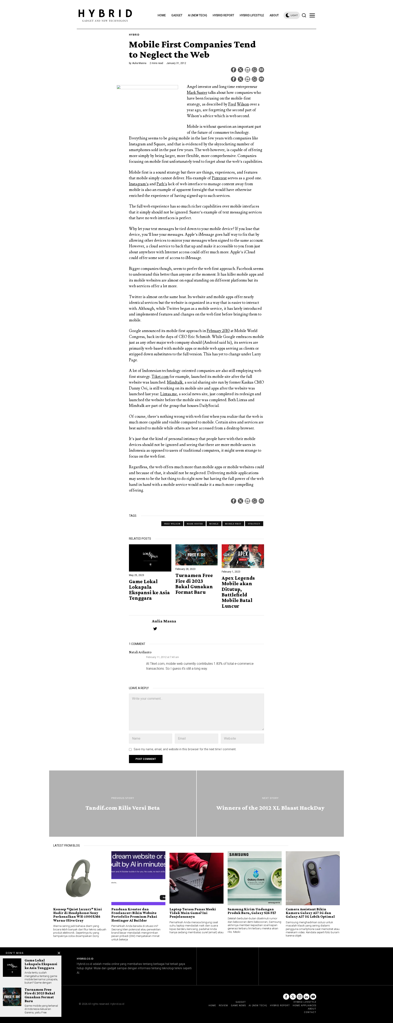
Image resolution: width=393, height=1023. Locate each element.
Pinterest (219, 178)
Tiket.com (160, 376)
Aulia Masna (139, 63)
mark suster (195, 523)
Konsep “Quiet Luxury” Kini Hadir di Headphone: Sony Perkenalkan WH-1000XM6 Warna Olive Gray (77, 914)
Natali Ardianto (140, 652)
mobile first (233, 523)
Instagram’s (139, 184)
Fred (232, 104)
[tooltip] (233, 69)
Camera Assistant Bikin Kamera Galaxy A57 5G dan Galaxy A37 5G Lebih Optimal (310, 913)
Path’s (162, 184)
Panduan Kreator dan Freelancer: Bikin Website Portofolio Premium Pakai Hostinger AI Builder (134, 914)
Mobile (214, 523)
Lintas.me (168, 394)
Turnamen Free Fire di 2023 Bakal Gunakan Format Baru (194, 584)
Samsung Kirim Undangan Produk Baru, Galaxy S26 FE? (252, 911)
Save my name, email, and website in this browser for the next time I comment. (185, 749)
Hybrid (134, 34)
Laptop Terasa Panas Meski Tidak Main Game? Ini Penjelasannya (192, 913)
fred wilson (172, 523)
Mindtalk (175, 382)
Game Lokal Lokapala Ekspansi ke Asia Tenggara (149, 590)
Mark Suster (197, 92)
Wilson (243, 104)
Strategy (254, 523)
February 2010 (218, 330)
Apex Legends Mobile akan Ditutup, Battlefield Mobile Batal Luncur (238, 592)
